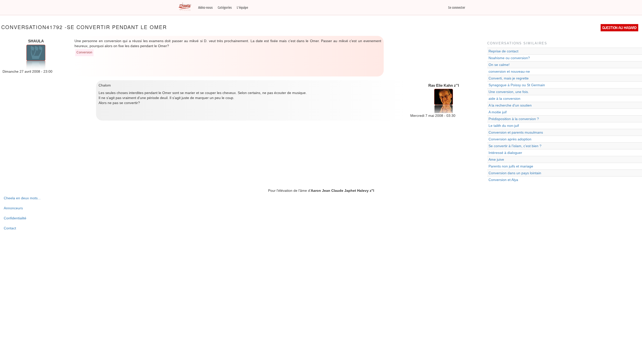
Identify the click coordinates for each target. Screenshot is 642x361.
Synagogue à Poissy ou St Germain (517, 85)
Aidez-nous (205, 7)
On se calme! (499, 65)
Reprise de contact (503, 51)
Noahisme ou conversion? (509, 58)
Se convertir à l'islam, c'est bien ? (515, 146)
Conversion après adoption (510, 139)
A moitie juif (498, 112)
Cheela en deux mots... (22, 198)
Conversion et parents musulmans (516, 132)
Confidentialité (15, 218)
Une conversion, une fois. (509, 92)
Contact (10, 228)
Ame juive (496, 159)
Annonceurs (13, 208)
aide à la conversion (504, 99)
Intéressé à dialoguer (505, 153)
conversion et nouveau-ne (509, 71)
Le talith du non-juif (504, 126)
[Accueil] (187, 7)
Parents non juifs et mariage (511, 166)
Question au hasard (619, 28)
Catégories (225, 7)
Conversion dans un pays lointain (515, 173)
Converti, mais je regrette (509, 78)
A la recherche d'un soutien (510, 105)
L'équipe (242, 7)
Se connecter (456, 7)
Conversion (84, 52)
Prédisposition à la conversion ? (514, 119)
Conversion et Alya (503, 180)
